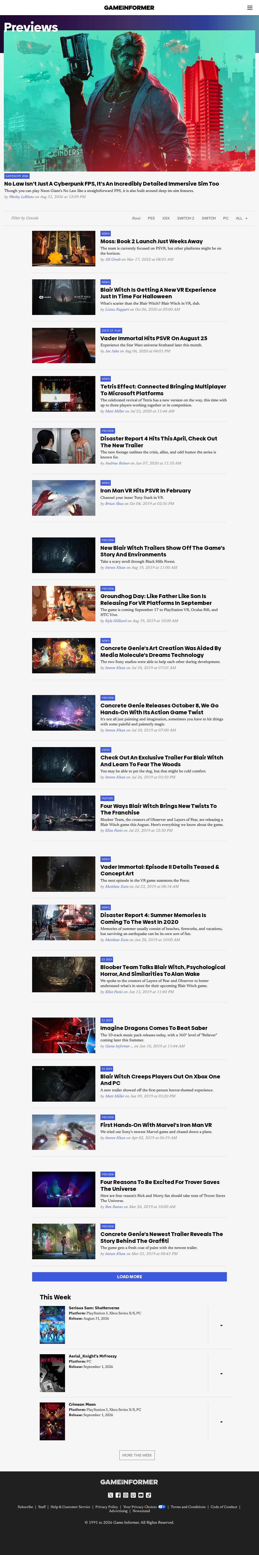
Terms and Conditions (188, 1507)
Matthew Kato (116, 887)
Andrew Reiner (117, 463)
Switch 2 (185, 218)
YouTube (140, 1495)
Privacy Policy (106, 1507)
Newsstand (141, 1511)
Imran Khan (115, 568)
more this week (137, 1455)
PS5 (151, 218)
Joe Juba (112, 351)
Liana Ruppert (117, 310)
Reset (136, 218)
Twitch (133, 1495)
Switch (209, 218)
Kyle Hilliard (115, 621)
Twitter (110, 1495)
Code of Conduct (224, 1507)
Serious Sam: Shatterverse (94, 1307)
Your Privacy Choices (140, 1507)
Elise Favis (114, 831)
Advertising (118, 1511)
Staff (42, 1507)
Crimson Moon (82, 1404)
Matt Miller (114, 411)
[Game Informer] (129, 1482)
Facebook (118, 1495)
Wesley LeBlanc (21, 197)
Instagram (125, 1495)
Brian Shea (114, 504)
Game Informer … (119, 1046)
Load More (129, 1277)
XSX (166, 218)
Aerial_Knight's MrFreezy (93, 1356)
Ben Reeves (114, 1207)
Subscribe (25, 1507)
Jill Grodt (113, 260)
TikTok (148, 1495)
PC (225, 218)
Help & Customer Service (70, 1507)
